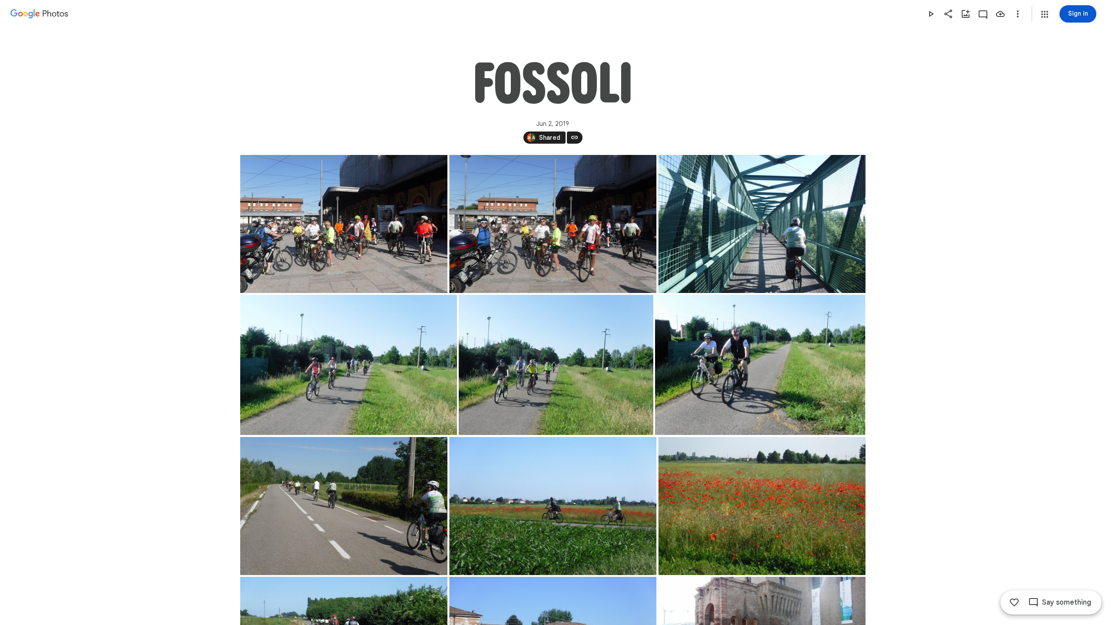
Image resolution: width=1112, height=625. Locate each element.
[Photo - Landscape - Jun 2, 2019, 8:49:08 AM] (556, 365)
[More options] (1017, 14)
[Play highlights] (930, 13)
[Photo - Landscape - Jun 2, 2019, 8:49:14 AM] (760, 365)
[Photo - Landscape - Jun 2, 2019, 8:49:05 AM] (348, 365)
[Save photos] (1000, 14)
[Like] (1014, 602)
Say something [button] (1066, 602)
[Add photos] (965, 14)
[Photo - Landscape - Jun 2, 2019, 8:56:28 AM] (552, 506)
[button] (1044, 14)
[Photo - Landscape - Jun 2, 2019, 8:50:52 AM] (343, 506)
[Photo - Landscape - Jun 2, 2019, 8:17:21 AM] (343, 224)
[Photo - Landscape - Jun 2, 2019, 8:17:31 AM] (552, 224)
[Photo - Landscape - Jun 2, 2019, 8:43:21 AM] (761, 224)
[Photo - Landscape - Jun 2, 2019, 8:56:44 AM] (761, 506)
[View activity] (983, 14)
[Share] (948, 14)
